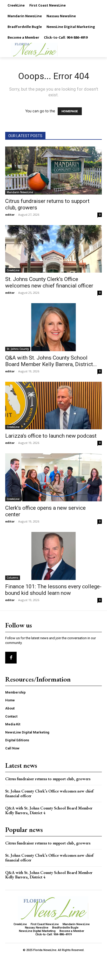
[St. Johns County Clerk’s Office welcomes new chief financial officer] (53, 249)
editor (10, 214)
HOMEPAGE (70, 111)
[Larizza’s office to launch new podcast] (53, 406)
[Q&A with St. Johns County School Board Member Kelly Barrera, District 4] (53, 327)
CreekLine (13, 270)
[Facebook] (11, 657)
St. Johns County (18, 349)
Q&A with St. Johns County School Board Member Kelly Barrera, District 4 (48, 810)
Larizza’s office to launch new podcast (51, 436)
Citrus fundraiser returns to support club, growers (47, 779)
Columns (12, 577)
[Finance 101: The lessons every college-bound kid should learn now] (53, 556)
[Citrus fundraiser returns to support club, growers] (53, 170)
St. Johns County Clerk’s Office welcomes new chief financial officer (49, 282)
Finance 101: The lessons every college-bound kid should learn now (53, 589)
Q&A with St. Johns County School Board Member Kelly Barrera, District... (51, 361)
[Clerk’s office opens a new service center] (53, 477)
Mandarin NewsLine (20, 192)
